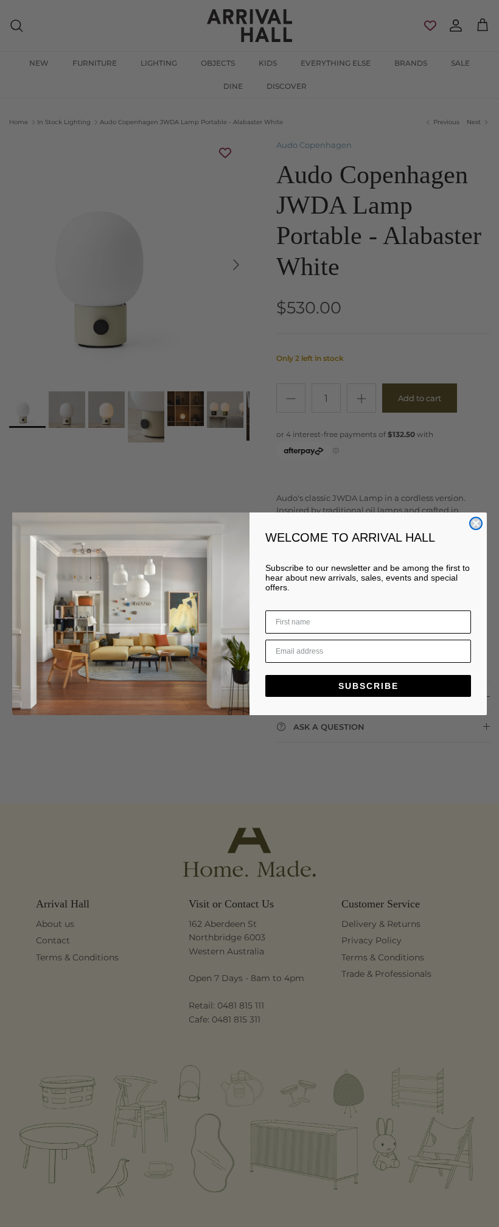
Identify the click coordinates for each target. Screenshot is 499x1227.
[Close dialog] (476, 523)
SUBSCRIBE (368, 686)
